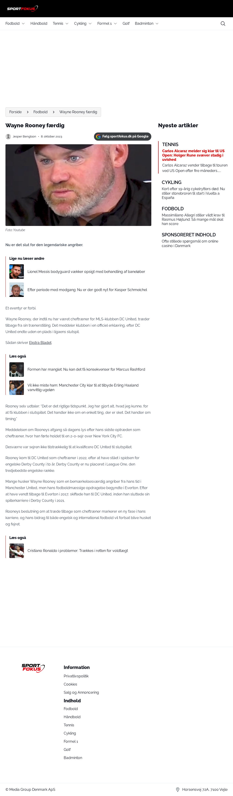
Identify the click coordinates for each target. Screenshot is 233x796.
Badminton (144, 23)
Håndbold (38, 23)
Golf (126, 23)
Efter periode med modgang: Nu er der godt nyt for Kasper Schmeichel (87, 290)
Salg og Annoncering (81, 692)
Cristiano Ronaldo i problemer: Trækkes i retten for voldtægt (78, 551)
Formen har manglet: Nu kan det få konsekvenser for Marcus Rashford (86, 369)
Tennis (58, 23)
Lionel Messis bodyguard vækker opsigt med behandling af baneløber (86, 271)
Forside (15, 112)
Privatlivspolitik (76, 676)
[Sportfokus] (116, 9)
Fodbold (12, 23)
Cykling (80, 23)
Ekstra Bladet (40, 342)
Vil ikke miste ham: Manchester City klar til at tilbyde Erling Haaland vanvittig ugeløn (83, 387)
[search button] (223, 23)
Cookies (70, 684)
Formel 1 (104, 23)
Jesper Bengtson (24, 136)
